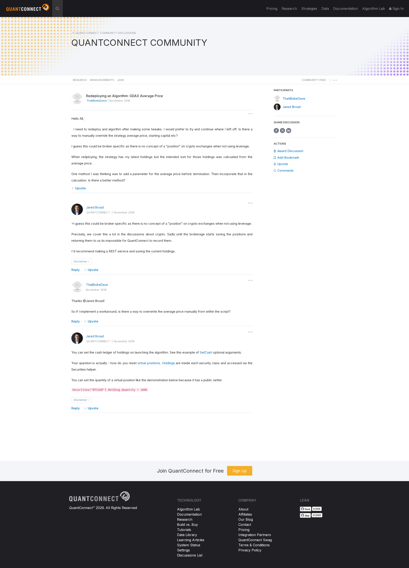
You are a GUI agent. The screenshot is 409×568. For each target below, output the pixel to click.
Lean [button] (120, 80)
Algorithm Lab (188, 509)
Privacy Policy (249, 550)
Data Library (187, 535)
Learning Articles (190, 540)
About (243, 509)
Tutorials (184, 530)
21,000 (317, 515)
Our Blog (245, 519)
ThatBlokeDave (97, 284)
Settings (183, 550)
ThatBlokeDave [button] (96, 100)
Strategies (309, 8)
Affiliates (245, 514)
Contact (244, 524)
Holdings (168, 363)
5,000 (316, 508)
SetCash (206, 352)
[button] (313, 81)
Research (289, 8)
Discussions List (189, 555)
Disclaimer (81, 261)
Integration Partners (254, 535)
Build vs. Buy (187, 524)
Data (325, 8)
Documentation (189, 514)
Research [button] (80, 80)
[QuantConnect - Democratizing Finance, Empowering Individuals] (27, 9)
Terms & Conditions (254, 545)
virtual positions (148, 363)
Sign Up (240, 471)
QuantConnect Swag (255, 540)
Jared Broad (95, 207)
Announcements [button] (102, 80)
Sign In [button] (397, 8)
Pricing (271, 8)
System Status (188, 545)
